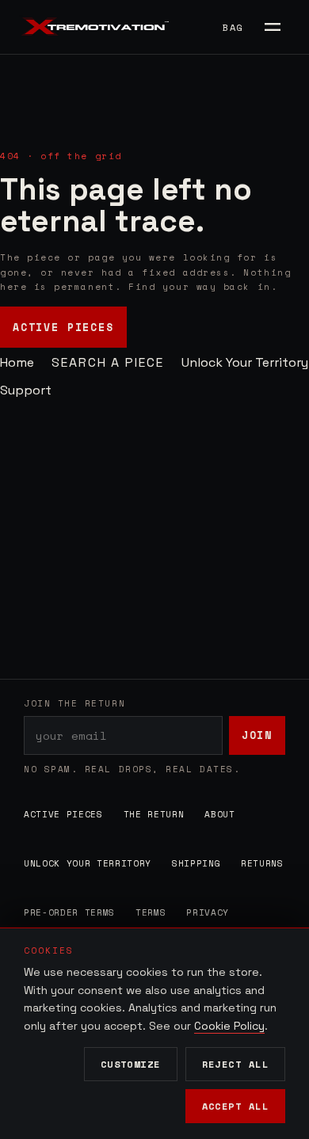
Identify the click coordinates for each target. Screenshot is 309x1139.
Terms (150, 912)
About (219, 814)
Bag (232, 27)
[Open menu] (272, 27)
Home (17, 362)
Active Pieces (63, 327)
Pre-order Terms (69, 912)
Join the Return (74, 703)
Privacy (207, 912)
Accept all (235, 1106)
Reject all (235, 1064)
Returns (262, 863)
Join (257, 735)
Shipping (196, 863)
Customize (131, 1064)
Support (26, 390)
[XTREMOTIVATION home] (98, 27)
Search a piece (108, 362)
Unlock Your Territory (244, 362)
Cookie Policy (229, 1026)
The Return (154, 814)
